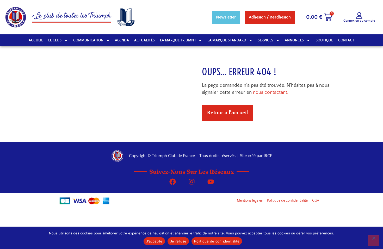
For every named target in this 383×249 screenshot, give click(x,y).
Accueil (36, 40)
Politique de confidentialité (216, 241)
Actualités (144, 40)
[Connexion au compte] (359, 15)
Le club (54, 40)
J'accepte (154, 241)
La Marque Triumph (178, 40)
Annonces (294, 40)
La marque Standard (226, 40)
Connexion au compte (359, 20)
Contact (346, 40)
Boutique (324, 40)
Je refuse (178, 241)
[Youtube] (210, 181)
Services (265, 40)
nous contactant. (270, 92)
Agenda (122, 40)
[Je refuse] (373, 240)
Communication (88, 40)
